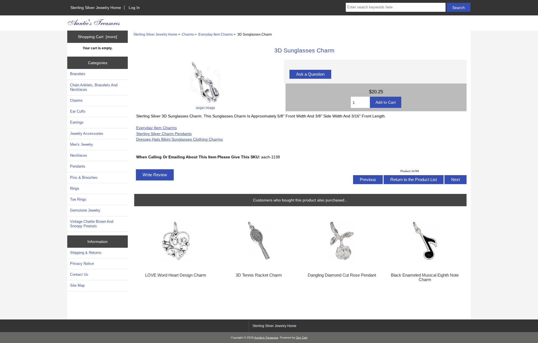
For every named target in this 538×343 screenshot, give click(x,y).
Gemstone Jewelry (85, 210)
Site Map (77, 285)
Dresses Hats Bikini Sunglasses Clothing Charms (179, 139)
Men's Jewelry (81, 144)
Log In (134, 7)
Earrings (77, 122)
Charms (188, 34)
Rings (74, 188)
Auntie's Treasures (266, 337)
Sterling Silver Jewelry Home (95, 7)
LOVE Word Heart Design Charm (175, 275)
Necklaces (78, 155)
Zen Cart (301, 337)
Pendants (77, 166)
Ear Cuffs (77, 111)
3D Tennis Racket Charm (259, 275)
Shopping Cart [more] (97, 36)
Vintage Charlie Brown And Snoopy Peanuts (91, 223)
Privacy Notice (82, 263)
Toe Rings (78, 199)
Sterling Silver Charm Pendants (164, 133)
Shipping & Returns (85, 253)
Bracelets (77, 74)
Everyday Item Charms (215, 34)
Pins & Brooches (84, 177)
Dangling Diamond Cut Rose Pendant (342, 275)
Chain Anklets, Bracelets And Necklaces (93, 87)
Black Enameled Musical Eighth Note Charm (425, 277)
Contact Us (79, 274)
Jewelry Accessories (86, 133)
